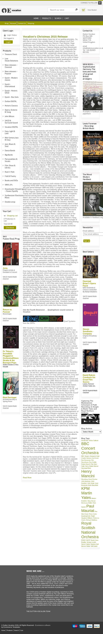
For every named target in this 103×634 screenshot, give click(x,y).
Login (8, 42)
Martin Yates (86, 495)
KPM (85, 488)
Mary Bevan (91, 501)
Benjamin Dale (94, 456)
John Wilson (9, 116)
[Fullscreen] (98, 421)
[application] (90, 419)
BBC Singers (85, 456)
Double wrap (10, 202)
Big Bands (9, 155)
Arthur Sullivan (93, 440)
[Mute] (97, 421)
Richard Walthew (91, 520)
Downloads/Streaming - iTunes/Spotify (14, 190)
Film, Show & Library (10, 166)
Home (36, 18)
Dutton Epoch (85, 464)
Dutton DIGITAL (11, 101)
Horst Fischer (92, 479)
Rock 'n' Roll (9, 172)
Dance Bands (10, 150)
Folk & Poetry (10, 176)
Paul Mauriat (87, 508)
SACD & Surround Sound (11, 121)
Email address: (88, 231)
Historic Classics (11, 106)
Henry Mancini (88, 473)
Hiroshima (84, 479)
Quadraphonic (86, 516)
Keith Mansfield (93, 485)
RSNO (83, 540)
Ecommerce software (42, 625)
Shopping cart (12, 216)
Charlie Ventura (86, 458)
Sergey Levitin (91, 542)
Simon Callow (85, 544)
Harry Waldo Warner (91, 466)
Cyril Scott (95, 458)
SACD (88, 540)
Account (13, 23)
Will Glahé (94, 546)
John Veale (90, 483)
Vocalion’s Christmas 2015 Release (45, 36)
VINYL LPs (8, 185)
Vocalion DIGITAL (11, 127)
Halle (82, 466)
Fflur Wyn (94, 464)
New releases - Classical (11, 66)
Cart (67, 18)
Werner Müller (85, 546)
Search (58, 18)
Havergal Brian (86, 468)
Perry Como (93, 514)
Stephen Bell (95, 544)
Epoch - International (10, 85)
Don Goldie (92, 462)
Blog (6, 23)
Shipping (31, 23)
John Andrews (86, 481)
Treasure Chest (11, 54)
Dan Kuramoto (86, 460)
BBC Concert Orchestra (90, 448)
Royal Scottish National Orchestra (90, 530)
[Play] (84, 421)
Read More (27, 478)
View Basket (92, 10)
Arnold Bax (84, 440)
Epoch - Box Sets (12, 97)
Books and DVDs (11, 180)
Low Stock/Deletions (11, 59)
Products (46, 18)
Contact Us (22, 23)
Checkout (10, 228)
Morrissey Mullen (86, 503)
